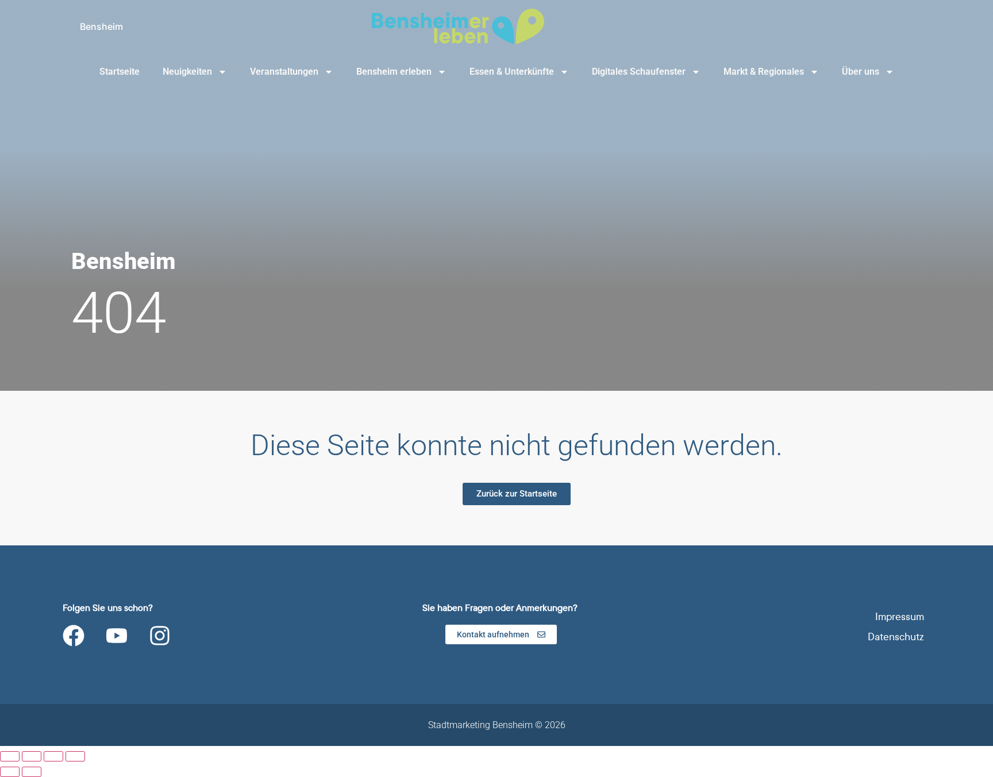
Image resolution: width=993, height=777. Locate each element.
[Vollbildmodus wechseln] (31, 756)
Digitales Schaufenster (639, 71)
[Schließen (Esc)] (75, 756)
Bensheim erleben (394, 71)
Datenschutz (896, 637)
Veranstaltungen (284, 71)
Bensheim (101, 26)
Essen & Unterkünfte (511, 71)
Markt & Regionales (763, 71)
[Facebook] (73, 636)
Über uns (860, 71)
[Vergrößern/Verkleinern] (10, 756)
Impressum (899, 617)
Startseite (119, 71)
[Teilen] (53, 756)
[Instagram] (160, 636)
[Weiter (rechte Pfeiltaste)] (31, 772)
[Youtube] (117, 636)
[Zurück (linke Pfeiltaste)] (10, 772)
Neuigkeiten (187, 71)
